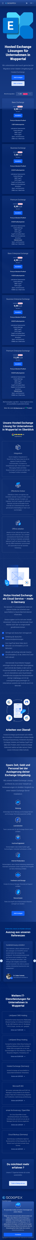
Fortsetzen (18, 1234)
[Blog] (28, 3)
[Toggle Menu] (2, 3)
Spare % (25, 93)
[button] (34, 960)
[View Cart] (26, 3)
